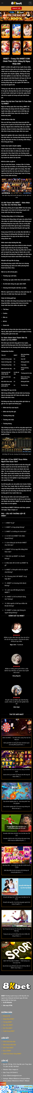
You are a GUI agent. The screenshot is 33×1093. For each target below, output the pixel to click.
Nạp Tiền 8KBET (8, 1025)
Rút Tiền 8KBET (7, 1028)
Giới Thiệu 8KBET (8, 1048)
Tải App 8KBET (7, 1022)
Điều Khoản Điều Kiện (9, 1044)
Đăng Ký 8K (6, 1016)
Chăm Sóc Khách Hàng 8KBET (12, 1054)
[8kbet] (16, 3)
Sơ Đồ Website (7, 1002)
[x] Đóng (3, 1083)
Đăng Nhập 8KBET (8, 1019)
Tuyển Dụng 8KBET (9, 1031)
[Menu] (2, 3)
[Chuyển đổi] (3, 523)
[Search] (30, 3)
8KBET (3, 67)
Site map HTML (8, 1005)
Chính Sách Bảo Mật (9, 1041)
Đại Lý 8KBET (7, 1051)
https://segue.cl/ (13, 510)
